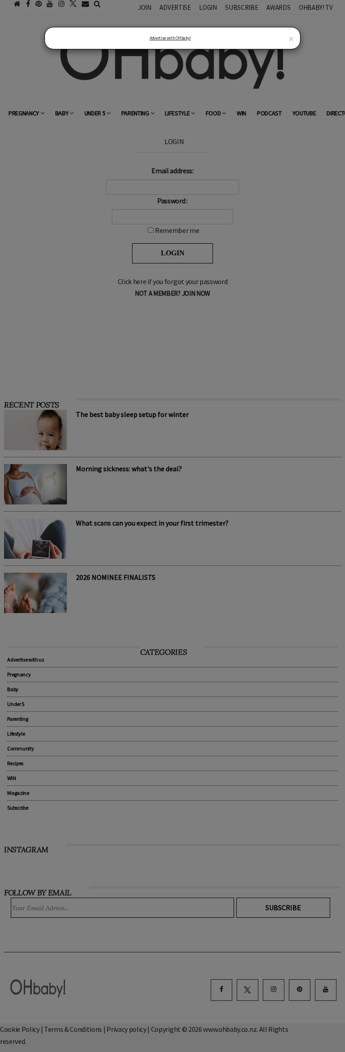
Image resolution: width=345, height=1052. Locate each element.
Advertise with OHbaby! (170, 38)
